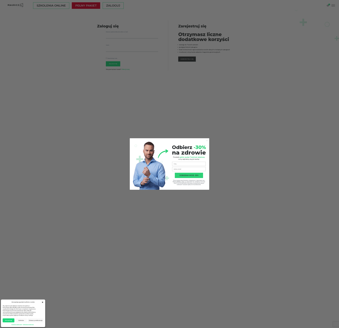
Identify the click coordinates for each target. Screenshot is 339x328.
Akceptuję (8, 320)
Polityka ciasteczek (16, 324)
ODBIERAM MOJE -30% (189, 175)
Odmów (21, 320)
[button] (42, 302)
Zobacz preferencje (35, 320)
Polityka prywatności (28, 324)
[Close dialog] (207, 140)
